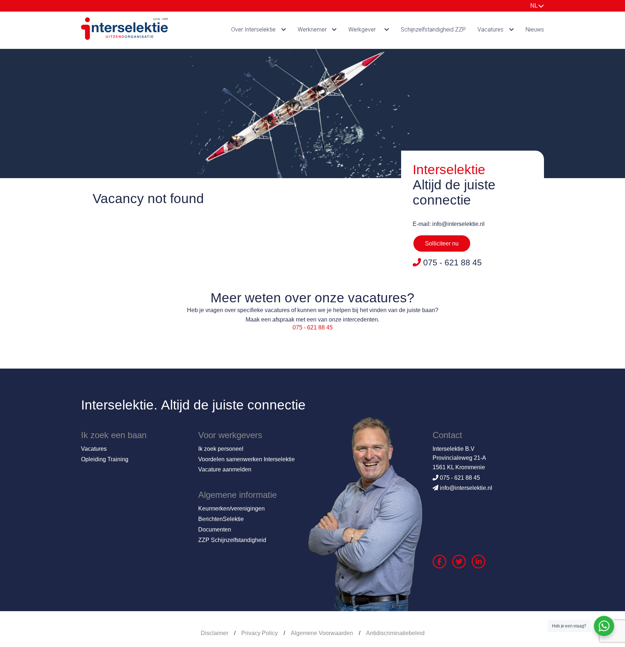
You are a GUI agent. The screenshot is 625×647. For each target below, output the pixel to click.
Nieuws (535, 29)
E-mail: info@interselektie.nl (449, 224)
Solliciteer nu (442, 243)
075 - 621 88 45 (313, 327)
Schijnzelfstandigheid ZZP (433, 29)
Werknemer (312, 29)
